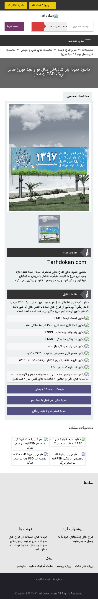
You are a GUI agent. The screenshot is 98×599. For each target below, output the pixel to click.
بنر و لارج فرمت (67, 49)
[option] (49, 157)
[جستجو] (38, 26)
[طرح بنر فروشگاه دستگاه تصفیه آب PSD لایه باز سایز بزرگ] (30, 458)
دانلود (32, 566)
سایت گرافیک (45, 566)
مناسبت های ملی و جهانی (36, 49)
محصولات (87, 49)
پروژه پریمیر (63, 566)
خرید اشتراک (16, 5)
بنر (72, 302)
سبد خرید (13, 26)
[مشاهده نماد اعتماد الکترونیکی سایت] (59, 505)
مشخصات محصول (77, 96)
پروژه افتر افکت (84, 566)
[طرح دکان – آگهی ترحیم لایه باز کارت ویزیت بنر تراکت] (49, 15)
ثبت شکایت (43, 579)
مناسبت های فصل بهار (39, 378)
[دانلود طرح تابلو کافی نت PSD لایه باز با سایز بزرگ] (67, 442)
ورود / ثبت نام (41, 5)
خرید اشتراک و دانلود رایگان (49, 411)
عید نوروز (66, 54)
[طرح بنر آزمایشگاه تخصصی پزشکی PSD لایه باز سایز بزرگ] (67, 458)
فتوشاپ (21, 566)
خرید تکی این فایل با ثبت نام (49, 400)
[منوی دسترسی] (88, 41)
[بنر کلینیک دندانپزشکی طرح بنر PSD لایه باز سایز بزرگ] (30, 444)
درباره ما (57, 579)
